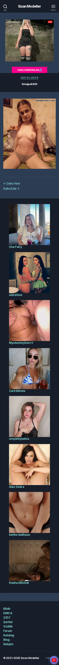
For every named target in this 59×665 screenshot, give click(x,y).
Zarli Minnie (17, 391)
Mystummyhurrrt (21, 342)
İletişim (8, 644)
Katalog (8, 635)
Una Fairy (15, 247)
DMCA (7, 613)
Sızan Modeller (29, 6)
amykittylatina (19, 438)
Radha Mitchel (19, 582)
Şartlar (8, 622)
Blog (6, 639)
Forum (7, 631)
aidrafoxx (15, 295)
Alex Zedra (16, 486)
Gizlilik (7, 626)
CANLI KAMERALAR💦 (29, 70)
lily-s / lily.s (29, 77)
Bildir (6, 608)
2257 (6, 617)
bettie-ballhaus (19, 534)
